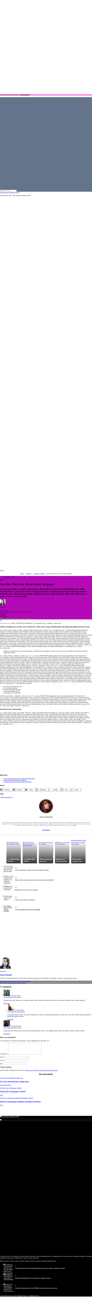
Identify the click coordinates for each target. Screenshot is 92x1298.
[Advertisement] (46, 749)
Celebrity (2, 797)
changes (7, 797)
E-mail (2, 1060)
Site (1, 1063)
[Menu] (46, 289)
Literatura (28, 573)
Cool (11, 797)
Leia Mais (46, 830)
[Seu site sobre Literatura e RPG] (9, 192)
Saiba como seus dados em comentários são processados (42, 1070)
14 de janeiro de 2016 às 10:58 (12, 997)
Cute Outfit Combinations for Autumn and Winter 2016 (19, 778)
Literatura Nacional (39, 573)
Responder (7, 1003)
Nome (2, 1057)
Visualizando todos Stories (78, 840)
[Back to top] (46, 92)
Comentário (4, 1054)
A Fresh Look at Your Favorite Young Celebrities (17, 782)
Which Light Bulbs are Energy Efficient (15, 780)
